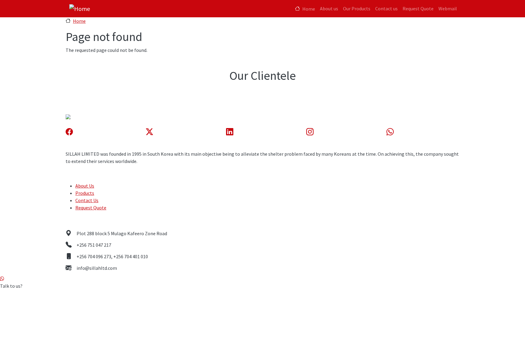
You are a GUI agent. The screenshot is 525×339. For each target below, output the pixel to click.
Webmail (447, 8)
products (84, 193)
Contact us (386, 8)
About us (329, 8)
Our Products (356, 8)
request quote (90, 208)
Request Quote (418, 8)
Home (308, 9)
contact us (86, 200)
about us (84, 186)
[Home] (79, 8)
